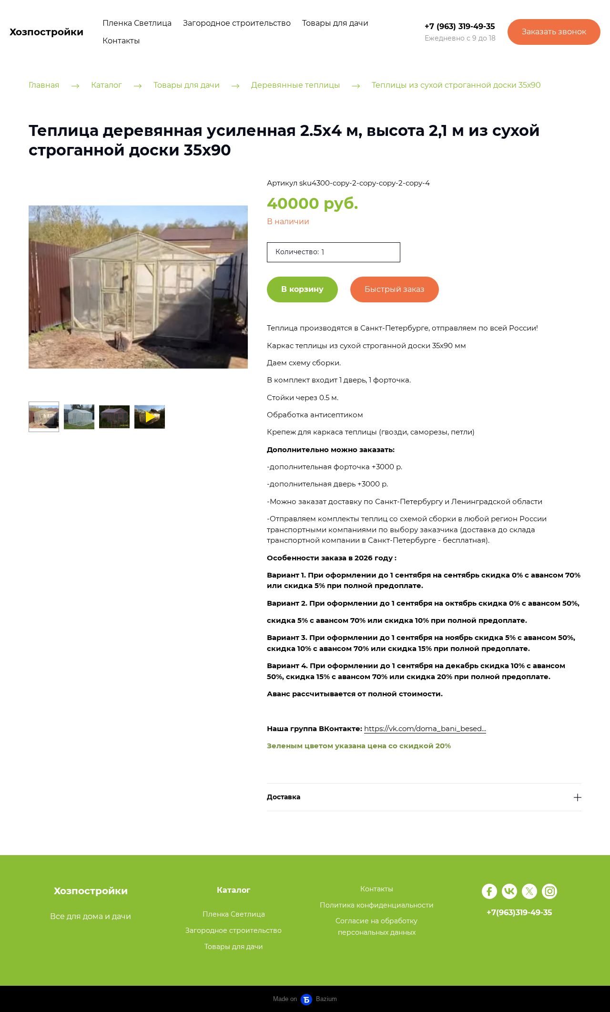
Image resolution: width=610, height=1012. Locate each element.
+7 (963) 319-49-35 (460, 26)
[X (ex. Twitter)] (529, 891)
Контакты (121, 40)
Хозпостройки (46, 32)
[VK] (509, 891)
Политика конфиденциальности (377, 905)
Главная (44, 85)
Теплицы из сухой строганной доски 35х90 (456, 85)
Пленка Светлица (137, 23)
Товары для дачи (335, 23)
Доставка (283, 797)
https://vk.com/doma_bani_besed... (425, 728)
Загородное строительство (237, 23)
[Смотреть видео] (150, 417)
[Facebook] (489, 891)
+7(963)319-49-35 (519, 912)
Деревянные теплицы (295, 85)
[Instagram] (549, 891)
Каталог (106, 85)
